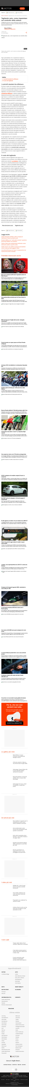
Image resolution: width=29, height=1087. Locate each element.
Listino (16, 974)
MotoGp (17, 1037)
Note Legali (8, 1079)
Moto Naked (4, 1039)
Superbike (4, 1044)
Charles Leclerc (19, 1044)
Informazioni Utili (6, 997)
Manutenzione (5, 1001)
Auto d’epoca (18, 983)
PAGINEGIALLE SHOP (19, 1075)
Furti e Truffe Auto (19, 1031)
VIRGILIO (7, 1075)
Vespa (3, 1040)
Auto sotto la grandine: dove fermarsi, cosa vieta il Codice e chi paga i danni (20, 836)
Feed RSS (19, 1064)
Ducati (17, 1040)
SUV (3, 1028)
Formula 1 (4, 991)
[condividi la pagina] (26, 32)
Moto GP (3, 993)
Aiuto (14, 1080)
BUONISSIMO (25, 1076)
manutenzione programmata (16, 55)
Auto (16, 972)
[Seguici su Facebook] (13, 1069)
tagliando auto (6, 55)
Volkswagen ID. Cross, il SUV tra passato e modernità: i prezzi (19, 785)
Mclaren (17, 1042)
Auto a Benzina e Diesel (20, 976)
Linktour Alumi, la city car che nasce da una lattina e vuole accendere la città (20, 908)
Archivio (24, 1064)
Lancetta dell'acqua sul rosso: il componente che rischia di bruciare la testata (13, 250)
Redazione (11, 1008)
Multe (17, 1030)
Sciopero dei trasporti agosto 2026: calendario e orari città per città (20, 844)
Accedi (22, 8)
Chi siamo (3, 1079)
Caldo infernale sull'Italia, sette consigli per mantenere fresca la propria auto (12, 237)
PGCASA (24, 1075)
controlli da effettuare (6, 93)
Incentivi (17, 1028)
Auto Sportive (4, 1035)
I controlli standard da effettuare (10, 79)
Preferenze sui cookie (24, 1079)
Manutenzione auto (7, 225)
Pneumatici (4, 1053)
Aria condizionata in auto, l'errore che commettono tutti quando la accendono (20, 829)
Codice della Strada (6, 999)
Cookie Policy (17, 1079)
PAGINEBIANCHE (4, 1076)
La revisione (15, 161)
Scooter (3, 1042)
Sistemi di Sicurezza (20, 1024)
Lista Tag (3, 1015)
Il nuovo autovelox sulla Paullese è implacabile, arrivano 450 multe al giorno (19, 959)
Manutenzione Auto (6, 1049)
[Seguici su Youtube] (16, 1069)
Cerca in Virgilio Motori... (13, 1060)
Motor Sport (5, 989)
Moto (3, 986)
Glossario (18, 989)
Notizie (3, 972)
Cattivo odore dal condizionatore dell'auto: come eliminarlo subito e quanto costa (13, 244)
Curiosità (17, 997)
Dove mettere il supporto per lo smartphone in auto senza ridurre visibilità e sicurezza (20, 822)
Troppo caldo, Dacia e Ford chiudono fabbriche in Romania (20, 943)
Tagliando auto (19, 225)
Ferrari (17, 1039)
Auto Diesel (4, 1023)
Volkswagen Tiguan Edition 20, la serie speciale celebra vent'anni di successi (20, 771)
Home (2, 15)
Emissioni (18, 1049)
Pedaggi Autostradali (20, 1026)
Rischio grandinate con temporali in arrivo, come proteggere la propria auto (19, 851)
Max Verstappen (19, 1046)
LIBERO (4, 1075)
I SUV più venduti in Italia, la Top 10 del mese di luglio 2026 (20, 763)
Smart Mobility (19, 986)
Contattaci (14, 1064)
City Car (3, 1030)
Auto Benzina (4, 1021)
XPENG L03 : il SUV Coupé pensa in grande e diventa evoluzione (19, 887)
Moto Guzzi (4, 1046)
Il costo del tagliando (8, 80)
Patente (3, 1003)
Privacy (12, 1079)
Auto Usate (4, 1024)
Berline (3, 1031)
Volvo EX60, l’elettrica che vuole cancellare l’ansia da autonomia (19, 894)
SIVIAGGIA (16, 1076)
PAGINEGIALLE (12, 1075)
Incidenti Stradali (19, 1033)
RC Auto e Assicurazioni (7, 1004)
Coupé (3, 1033)
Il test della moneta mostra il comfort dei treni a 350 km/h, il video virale (20, 951)
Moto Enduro (4, 1037)
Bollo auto (18, 1015)
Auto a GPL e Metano (19, 977)
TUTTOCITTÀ (9, 1076)
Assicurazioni (18, 1023)
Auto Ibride (17, 981)
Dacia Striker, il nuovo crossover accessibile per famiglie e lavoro (19, 756)
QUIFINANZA (21, 1076)
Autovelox (18, 1017)
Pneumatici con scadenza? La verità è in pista (20, 900)
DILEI (13, 1076)
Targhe (17, 1019)
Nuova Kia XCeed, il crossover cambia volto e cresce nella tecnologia (20, 778)
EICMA (3, 1047)
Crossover (4, 1026)
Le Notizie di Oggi (5, 974)
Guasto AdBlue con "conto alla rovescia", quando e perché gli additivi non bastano (14, 240)
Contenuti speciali (7, 1064)
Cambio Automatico (20, 1051)
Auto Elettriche (18, 979)
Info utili (6, 15)
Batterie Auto (18, 1047)
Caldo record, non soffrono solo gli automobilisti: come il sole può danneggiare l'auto (13, 247)
